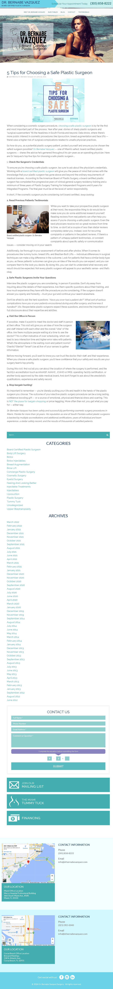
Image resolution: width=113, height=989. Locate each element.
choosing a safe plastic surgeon (74, 125)
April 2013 (12, 677)
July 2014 (12, 625)
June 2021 (12, 555)
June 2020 (12, 596)
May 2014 (12, 633)
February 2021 (14, 566)
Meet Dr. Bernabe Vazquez (34, 12)
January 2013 (14, 689)
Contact (71, 12)
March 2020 (13, 603)
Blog (63, 12)
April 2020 (12, 600)
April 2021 (12, 559)
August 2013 (13, 663)
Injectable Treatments (19, 486)
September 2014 (16, 618)
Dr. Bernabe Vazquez (43, 149)
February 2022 (14, 525)
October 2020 (14, 581)
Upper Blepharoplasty (19, 509)
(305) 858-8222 (100, 3)
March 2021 (13, 562)
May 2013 (11, 674)
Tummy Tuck (14, 501)
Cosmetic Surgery (16, 475)
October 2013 (14, 655)
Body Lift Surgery (16, 453)
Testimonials (83, 12)
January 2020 (14, 607)
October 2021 (14, 540)
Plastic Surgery (15, 497)
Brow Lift (11, 468)
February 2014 (14, 640)
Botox (10, 457)
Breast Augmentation (18, 464)
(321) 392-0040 (66, 925)
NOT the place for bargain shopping (27, 401)
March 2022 (13, 522)
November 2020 (15, 577)
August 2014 (13, 622)
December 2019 (15, 611)
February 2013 (14, 685)
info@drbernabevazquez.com (72, 862)
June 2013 (12, 670)
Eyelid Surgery (15, 479)
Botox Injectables (16, 460)
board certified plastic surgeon (38, 171)
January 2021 (14, 570)
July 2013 (11, 666)
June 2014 (12, 629)
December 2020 (15, 574)
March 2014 (13, 637)
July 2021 (11, 551)
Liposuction (13, 494)
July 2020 (12, 592)
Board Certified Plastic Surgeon (24, 449)
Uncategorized (15, 505)
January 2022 (14, 529)
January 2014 (14, 644)
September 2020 (16, 585)
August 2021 (13, 548)
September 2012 (15, 692)
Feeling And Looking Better (21, 483)
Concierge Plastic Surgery (21, 471)
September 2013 (15, 659)
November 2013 (15, 652)
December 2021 (15, 533)
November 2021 (15, 536)
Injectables (53, 12)
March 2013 (13, 681)
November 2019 (15, 614)
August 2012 (13, 696)
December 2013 (15, 648)
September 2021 (15, 544)
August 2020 (13, 588)
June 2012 (12, 700)
